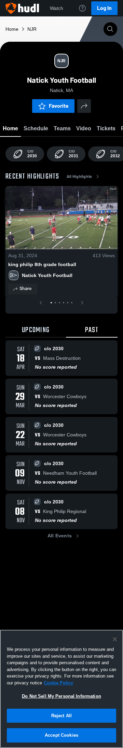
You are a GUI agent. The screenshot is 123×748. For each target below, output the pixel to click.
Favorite (59, 105)
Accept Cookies (61, 735)
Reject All (61, 715)
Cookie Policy (58, 682)
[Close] (114, 639)
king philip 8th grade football (42, 264)
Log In (104, 8)
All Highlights (79, 176)
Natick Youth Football (48, 275)
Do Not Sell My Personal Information (61, 696)
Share (25, 288)
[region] (61, 689)
